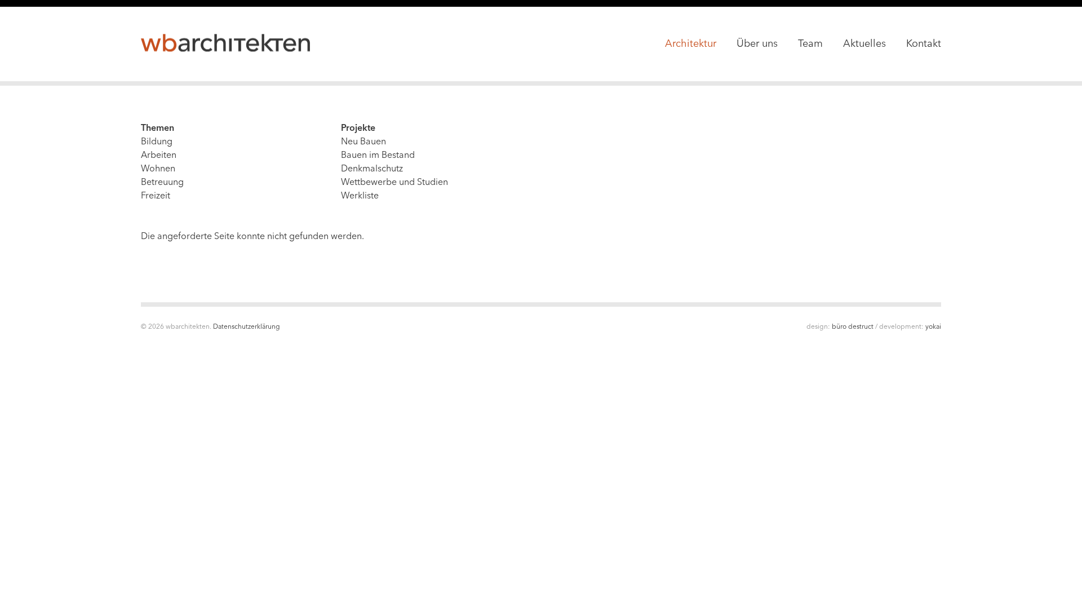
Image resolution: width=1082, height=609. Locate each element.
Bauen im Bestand (378, 155)
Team (810, 44)
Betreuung (162, 182)
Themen (157, 128)
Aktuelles (864, 44)
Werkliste (360, 196)
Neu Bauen (363, 142)
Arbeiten (158, 155)
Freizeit (155, 196)
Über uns (757, 44)
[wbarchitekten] (225, 44)
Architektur (690, 44)
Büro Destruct (852, 327)
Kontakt (923, 44)
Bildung (156, 142)
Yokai (933, 327)
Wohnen (158, 169)
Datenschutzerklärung (246, 327)
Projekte (358, 128)
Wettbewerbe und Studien (394, 182)
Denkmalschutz (372, 169)
